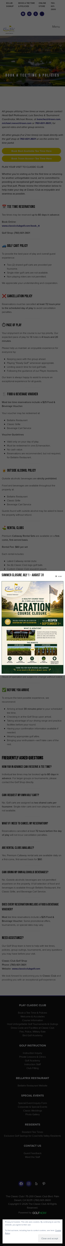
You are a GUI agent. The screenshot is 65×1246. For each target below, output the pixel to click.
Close (60, 576)
